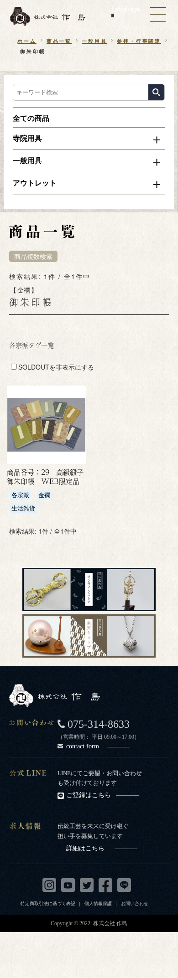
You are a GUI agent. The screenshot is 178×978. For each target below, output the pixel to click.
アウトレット (35, 182)
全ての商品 (31, 118)
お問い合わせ (134, 903)
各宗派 (20, 494)
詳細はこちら (85, 848)
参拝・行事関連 (139, 40)
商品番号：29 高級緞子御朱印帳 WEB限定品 (45, 477)
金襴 (44, 494)
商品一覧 (59, 40)
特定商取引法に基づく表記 (48, 903)
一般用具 (94, 40)
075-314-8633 (99, 724)
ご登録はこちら (88, 795)
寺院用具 (27, 138)
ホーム (26, 40)
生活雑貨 (23, 508)
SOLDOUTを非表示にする (56, 366)
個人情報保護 (98, 903)
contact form (82, 746)
